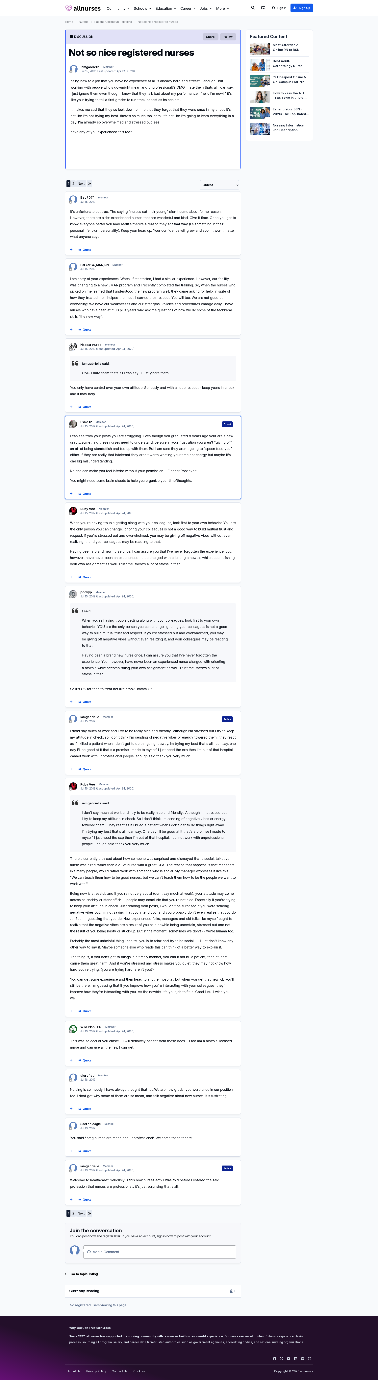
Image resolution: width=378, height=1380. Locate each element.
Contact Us (120, 1371)
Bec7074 (87, 197)
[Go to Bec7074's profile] (73, 199)
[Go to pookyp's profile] (73, 594)
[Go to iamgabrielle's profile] (74, 69)
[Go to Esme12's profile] (73, 424)
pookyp (86, 592)
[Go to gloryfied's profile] (73, 1077)
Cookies (139, 1371)
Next (81, 184)
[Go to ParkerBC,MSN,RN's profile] (73, 267)
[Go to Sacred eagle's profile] (73, 1126)
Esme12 (86, 422)
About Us (74, 1371)
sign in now (165, 1236)
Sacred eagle (90, 1124)
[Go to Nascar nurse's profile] (73, 347)
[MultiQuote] (71, 250)
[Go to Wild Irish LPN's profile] (73, 1029)
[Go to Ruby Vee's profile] (73, 511)
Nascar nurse (90, 345)
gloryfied (87, 1076)
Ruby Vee (87, 509)
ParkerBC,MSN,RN (94, 265)
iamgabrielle (90, 67)
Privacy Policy (96, 1371)
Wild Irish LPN (91, 1027)
